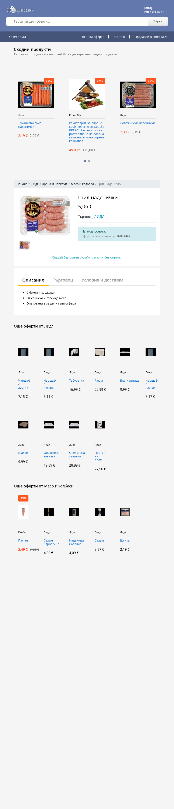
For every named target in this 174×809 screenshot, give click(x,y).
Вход (148, 8)
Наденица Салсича (74, 542)
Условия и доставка (102, 280)
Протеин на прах (100, 456)
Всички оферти (93, 37)
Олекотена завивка (49, 454)
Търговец (63, 280)
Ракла (99, 380)
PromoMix (75, 115)
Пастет (23, 540)
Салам (99, 540)
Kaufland (23, 532)
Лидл (21, 115)
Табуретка (74, 380)
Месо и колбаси (82, 184)
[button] (85, 161)
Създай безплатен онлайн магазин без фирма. (86, 257)
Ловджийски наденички (137, 123)
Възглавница (125, 380)
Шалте (23, 453)
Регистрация (154, 12)
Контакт (119, 37)
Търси (158, 21)
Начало (22, 184)
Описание (33, 280)
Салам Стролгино (49, 542)
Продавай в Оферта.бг (151, 37)
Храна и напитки (54, 184)
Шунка (125, 540)
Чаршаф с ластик (23, 384)
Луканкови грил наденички (29, 125)
